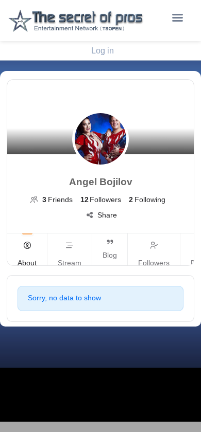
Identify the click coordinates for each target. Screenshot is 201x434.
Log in (102, 50)
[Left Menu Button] (177, 18)
